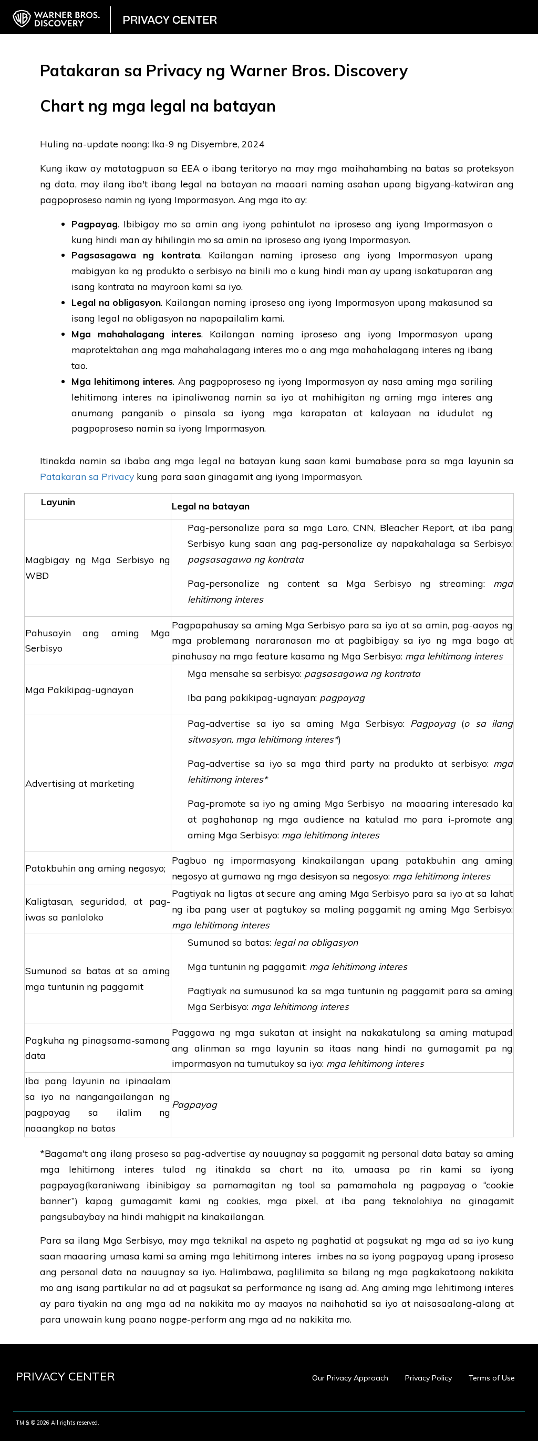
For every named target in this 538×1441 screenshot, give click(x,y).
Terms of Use (492, 1378)
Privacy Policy (428, 1378)
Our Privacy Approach (350, 1378)
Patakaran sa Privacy (88, 476)
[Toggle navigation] (524, 11)
